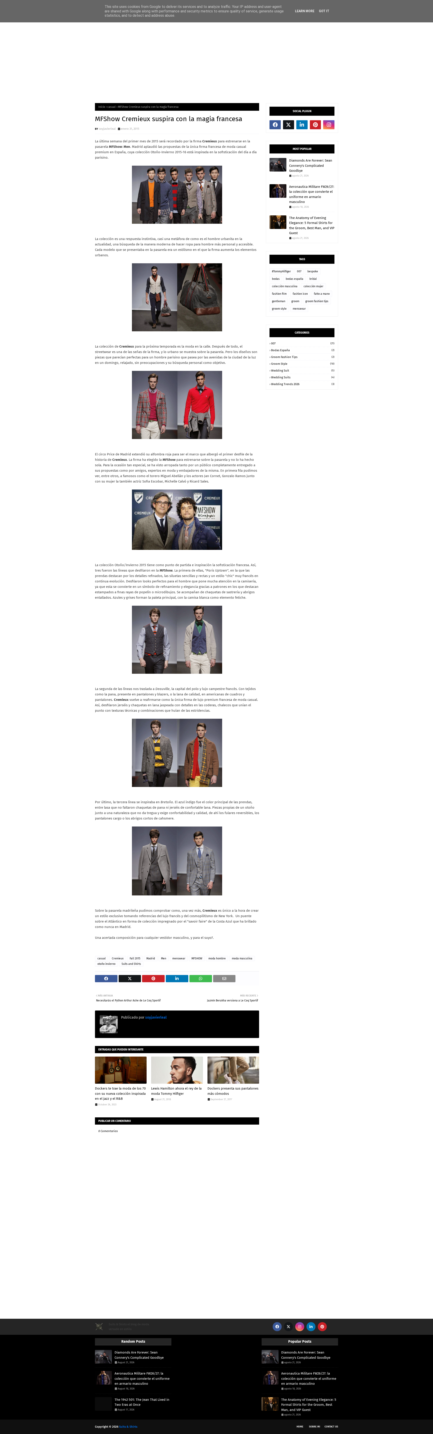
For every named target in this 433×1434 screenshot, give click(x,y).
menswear (178, 958)
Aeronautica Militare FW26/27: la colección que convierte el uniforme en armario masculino (311, 194)
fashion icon (300, 293)
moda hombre (217, 958)
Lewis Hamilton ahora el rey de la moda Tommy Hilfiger (176, 1091)
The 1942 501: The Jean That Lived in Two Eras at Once (142, 1402)
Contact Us (331, 1426)
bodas (276, 278)
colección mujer (313, 286)
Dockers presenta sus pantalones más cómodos (232, 1091)
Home (300, 1426)
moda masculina (242, 958)
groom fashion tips (316, 301)
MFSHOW (196, 958)
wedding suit (302, 370)
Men (163, 958)
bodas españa (294, 278)
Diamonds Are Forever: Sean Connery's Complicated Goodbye (310, 165)
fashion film (279, 293)
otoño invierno (106, 963)
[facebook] (275, 124)
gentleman (278, 301)
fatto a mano (322, 293)
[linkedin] (302, 124)
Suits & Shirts (128, 1426)
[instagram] (328, 124)
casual (111, 106)
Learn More (304, 11)
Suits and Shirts (131, 963)
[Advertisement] (216, 62)
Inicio (101, 106)
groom (295, 301)
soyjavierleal (107, 128)
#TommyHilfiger (281, 271)
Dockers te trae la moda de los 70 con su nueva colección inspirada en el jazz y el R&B (120, 1093)
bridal (313, 278)
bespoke (312, 271)
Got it (324, 11)
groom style (279, 308)
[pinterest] (315, 124)
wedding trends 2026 (302, 384)
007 (299, 271)
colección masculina (284, 286)
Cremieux (118, 958)
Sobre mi (314, 1426)
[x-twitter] (288, 124)
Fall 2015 (135, 958)
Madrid (150, 958)
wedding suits (302, 377)
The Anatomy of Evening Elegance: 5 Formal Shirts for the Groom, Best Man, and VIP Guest (311, 225)
